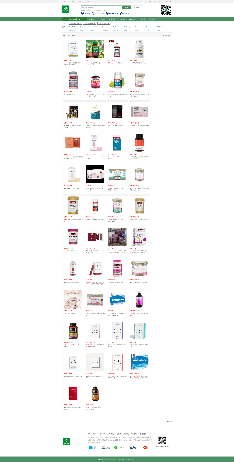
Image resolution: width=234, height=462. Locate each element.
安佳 (94, 10)
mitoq (158, 30)
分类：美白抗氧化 (103, 23)
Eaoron (148, 27)
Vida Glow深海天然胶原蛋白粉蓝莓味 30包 (117, 345)
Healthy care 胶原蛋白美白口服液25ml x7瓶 (94, 189)
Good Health (72, 27)
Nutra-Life (94, 27)
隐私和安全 (143, 434)
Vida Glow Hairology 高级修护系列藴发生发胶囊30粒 (73, 157)
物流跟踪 (118, 434)
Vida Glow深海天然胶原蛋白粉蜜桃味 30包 (73, 377)
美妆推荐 (122, 19)
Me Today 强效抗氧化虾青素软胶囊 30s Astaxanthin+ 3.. (139, 157)
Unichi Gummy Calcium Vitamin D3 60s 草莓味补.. (95, 157)
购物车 (137, 7)
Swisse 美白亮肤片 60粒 (70, 251)
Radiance (137, 27)
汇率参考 (79, 1)
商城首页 (92, 19)
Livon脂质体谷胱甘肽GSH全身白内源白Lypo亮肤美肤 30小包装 (139, 251)
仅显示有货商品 (166, 35)
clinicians (71, 30)
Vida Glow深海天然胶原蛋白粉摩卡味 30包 (95, 345)
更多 (169, 27)
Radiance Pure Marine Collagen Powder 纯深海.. (116, 220)
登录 (150, 1)
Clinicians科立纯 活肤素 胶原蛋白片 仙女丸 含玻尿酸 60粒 (73, 63)
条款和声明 (110, 434)
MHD (147, 30)
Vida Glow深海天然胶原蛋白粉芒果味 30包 (95, 377)
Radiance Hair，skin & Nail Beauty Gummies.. (139, 283)
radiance (103, 10)
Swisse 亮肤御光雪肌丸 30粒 (73, 220)
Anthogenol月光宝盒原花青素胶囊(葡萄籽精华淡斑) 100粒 (139, 377)
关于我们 (64, 1)
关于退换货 (134, 434)
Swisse (82, 27)
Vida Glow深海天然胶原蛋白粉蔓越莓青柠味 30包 (117, 377)
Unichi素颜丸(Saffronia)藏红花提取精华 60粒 (73, 408)
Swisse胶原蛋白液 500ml (117, 63)
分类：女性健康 (74, 23)
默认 (64, 35)
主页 (89, 434)
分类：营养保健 (88, 23)
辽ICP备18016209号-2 (130, 459)
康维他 (98, 10)
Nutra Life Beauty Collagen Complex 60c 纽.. (117, 157)
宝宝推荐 (102, 19)
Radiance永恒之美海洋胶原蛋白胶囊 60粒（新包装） (139, 95)
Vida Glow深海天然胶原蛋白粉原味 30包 (139, 345)
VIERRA (115, 30)
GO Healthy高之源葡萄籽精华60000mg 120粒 (93, 408)
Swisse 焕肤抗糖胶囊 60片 (70, 313)
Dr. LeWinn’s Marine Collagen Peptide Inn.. (139, 126)
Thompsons (105, 27)
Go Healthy (127, 27)
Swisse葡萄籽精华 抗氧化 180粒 (116, 282)
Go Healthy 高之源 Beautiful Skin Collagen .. (72, 345)
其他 (125, 30)
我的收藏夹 (169, 1)
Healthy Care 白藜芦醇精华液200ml (139, 314)
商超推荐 (132, 19)
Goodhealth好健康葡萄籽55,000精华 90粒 (95, 220)
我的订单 (161, 1)
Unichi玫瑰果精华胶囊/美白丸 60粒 (139, 63)
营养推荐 (112, 19)
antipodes (88, 10)
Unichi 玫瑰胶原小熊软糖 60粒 (71, 282)
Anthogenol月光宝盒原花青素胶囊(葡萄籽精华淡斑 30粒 (117, 314)
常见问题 (71, 1)
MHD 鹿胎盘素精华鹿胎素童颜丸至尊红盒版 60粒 (95, 251)
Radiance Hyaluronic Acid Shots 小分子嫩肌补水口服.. (117, 189)
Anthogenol (105, 30)
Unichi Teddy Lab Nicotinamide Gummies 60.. (72, 189)
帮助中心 (95, 434)
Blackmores (116, 27)
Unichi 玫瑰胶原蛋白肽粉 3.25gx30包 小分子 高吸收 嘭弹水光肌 (95, 283)
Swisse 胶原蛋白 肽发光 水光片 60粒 (139, 219)
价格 (69, 35)
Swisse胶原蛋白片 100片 (70, 94)
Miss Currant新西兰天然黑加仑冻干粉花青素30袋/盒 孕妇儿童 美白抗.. (117, 251)
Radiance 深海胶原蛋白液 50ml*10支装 (95, 314)
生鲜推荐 (142, 19)
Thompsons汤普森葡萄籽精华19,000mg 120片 (93, 63)
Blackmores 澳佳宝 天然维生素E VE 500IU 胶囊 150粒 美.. (95, 95)
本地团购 (152, 19)
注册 (155, 1)
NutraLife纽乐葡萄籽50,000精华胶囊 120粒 (117, 95)
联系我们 (87, 1)
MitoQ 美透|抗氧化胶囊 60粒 (115, 125)
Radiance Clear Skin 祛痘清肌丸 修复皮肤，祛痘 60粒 (139, 189)
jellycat (83, 10)
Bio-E (81, 30)
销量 (73, 35)
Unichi (93, 30)
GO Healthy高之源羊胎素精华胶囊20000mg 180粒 (72, 126)
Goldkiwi (159, 27)
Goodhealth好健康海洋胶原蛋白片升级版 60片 (95, 126)
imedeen (137, 30)
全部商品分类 (75, 19)
